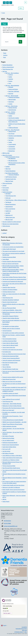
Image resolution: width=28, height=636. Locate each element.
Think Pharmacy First (7, 69)
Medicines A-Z (9, 215)
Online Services (6, 226)
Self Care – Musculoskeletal (12, 85)
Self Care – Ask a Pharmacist (12, 129)
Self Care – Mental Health (11, 95)
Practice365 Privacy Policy (21, 628)
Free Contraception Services (9, 338)
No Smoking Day (6, 351)
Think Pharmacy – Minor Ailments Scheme (15, 200)
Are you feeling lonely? (8, 440)
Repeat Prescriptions (10, 204)
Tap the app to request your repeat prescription (14, 279)
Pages (4, 53)
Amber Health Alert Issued (9, 249)
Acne (9, 83)
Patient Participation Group (12, 157)
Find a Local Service (10, 208)
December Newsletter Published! (10, 300)
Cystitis (10, 142)
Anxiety (10, 104)
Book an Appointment (8, 67)
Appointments (9, 206)
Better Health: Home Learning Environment (13, 489)
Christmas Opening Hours (8, 291)
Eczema (10, 81)
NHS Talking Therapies (8, 436)
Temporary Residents (13, 174)
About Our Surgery (7, 155)
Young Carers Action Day (8, 347)
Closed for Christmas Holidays (9, 289)
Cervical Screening (7, 330)
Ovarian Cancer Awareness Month (11, 358)
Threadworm (11, 113)
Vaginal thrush (12, 131)
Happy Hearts (5, 501)
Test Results (8, 202)
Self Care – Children (10, 112)
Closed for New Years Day (8, 287)
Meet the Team (9, 181)
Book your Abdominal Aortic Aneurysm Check (14, 354)
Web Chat (7, 168)
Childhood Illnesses (13, 127)
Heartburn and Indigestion (15, 135)
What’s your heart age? (8, 410)
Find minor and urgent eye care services (12, 349)
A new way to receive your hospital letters (12, 247)
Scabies (10, 77)
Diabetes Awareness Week (9, 257)
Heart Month (5, 364)
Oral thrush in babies (13, 118)
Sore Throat (11, 133)
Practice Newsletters (7, 65)
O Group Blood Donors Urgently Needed (12, 420)
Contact (4, 185)
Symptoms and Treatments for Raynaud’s (12, 281)
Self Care (4, 71)
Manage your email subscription (10, 224)
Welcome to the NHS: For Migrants (11, 487)
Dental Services (12, 109)
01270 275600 (7, 523)
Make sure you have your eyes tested (11, 381)
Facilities (7, 166)
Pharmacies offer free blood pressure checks (13, 408)
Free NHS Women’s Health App (10, 369)
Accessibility (24, 627)
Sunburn (10, 74)
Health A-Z (8, 211)
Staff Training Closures (11, 177)
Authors (5, 55)
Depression (11, 101)
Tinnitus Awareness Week (8, 466)
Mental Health (12, 99)
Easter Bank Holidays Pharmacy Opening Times (14, 277)
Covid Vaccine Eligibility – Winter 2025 (11, 310)
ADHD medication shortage (9, 426)
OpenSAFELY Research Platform (10, 316)
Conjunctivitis (11, 148)
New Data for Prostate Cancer (9, 362)
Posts (4, 57)
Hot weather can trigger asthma (10, 326)
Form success (5, 187)
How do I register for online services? (11, 221)
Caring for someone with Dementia (11, 360)
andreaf (4, 233)
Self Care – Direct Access (11, 106)
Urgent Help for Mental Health (10, 343)
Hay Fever (10, 140)
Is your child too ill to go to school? (11, 399)
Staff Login (24, 630)
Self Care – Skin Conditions (12, 73)
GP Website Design (18, 632)
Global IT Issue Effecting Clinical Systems (12, 424)
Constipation (11, 146)
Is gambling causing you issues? (10, 393)
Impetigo (10, 79)
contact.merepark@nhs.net (10, 526)
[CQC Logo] (6, 601)
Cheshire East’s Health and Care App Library (13, 485)
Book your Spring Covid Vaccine (10, 263)
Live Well (7, 213)
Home (3, 13)
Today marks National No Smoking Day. (12, 457)
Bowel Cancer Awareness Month (10, 444)
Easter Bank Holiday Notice (9, 447)
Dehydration (5, 324)
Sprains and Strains (13, 89)
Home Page (21, 35)
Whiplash (10, 87)
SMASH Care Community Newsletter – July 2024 (14, 422)
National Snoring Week (8, 438)
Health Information (7, 192)
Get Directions (7, 520)
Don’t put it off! (6, 449)
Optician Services (12, 107)
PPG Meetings (11, 158)
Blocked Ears (11, 151)
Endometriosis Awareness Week (10, 356)
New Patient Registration (11, 173)
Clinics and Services (7, 183)
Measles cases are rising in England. (11, 328)
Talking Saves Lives (10, 217)
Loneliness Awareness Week (9, 341)
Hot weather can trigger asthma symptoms (13, 333)
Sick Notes (8, 193)
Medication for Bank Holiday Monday (11, 405)
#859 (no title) (5, 153)
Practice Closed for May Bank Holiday (11, 261)
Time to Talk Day (6, 367)
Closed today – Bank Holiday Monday (11, 403)
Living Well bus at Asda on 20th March (12, 455)
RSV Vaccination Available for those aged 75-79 (14, 387)
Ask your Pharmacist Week (9, 308)
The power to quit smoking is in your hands (13, 251)
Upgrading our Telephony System (10, 460)
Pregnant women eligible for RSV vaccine (12, 377)
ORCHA (4, 499)
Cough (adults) (12, 144)
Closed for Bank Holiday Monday (10, 318)
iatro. (26, 632)
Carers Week (5, 259)
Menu (20, 8)
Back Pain (10, 93)
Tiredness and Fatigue (13, 97)
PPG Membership (12, 160)
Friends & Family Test (10, 179)
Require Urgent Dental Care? (9, 302)
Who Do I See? (9, 219)
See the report (6, 613)
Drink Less (7, 198)
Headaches (11, 138)
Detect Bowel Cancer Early (9, 379)
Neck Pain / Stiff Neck (13, 91)
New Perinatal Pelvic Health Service (11, 468)
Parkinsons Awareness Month (9, 442)
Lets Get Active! (6, 451)
